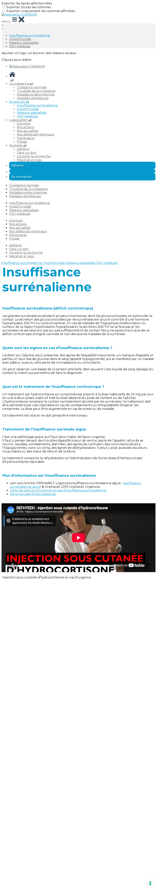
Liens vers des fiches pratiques (33, 494)
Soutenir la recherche (34, 156)
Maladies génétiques (32, 98)
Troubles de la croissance (36, 91)
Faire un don (26, 152)
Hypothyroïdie (20, 39)
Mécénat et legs (29, 160)
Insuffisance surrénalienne (29, 35)
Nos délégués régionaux (35, 134)
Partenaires (25, 138)
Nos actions (25, 127)
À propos (23, 123)
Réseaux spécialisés (24, 43)
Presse (22, 142)
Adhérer (23, 149)
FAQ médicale (19, 46)
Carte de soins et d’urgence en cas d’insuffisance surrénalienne (58, 490)
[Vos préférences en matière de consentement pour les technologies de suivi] (150, 883)
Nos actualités (27, 131)
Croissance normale (32, 87)
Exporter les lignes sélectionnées (27, 3)
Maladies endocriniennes (36, 94)
